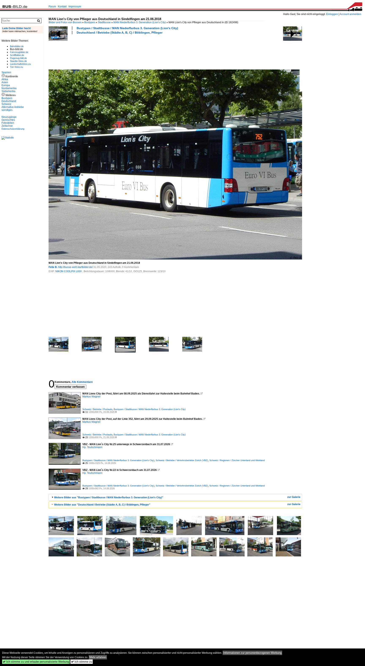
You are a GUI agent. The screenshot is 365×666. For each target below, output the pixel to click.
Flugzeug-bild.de (18, 58)
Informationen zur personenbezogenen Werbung (252, 652)
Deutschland (8, 101)
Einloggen (332, 14)
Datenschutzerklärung (12, 129)
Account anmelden (350, 14)
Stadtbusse (104, 22)
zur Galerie (293, 497)
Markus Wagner (91, 396)
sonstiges (6, 110)
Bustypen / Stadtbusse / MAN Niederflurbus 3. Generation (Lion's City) (127, 28)
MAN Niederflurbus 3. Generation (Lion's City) (139, 22)
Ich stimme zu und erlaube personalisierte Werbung (36, 661)
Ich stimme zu (81, 661)
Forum (52, 6)
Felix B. (53, 267)
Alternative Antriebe (12, 107)
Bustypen (89, 22)
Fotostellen (7, 122)
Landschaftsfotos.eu (20, 64)
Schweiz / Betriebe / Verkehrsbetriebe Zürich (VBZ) (182, 460)
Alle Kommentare (82, 382)
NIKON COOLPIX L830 (68, 271)
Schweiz (6, 104)
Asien (4, 82)
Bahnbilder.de (17, 46)
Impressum (74, 6)
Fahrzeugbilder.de (19, 52)
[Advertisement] (125, 51)
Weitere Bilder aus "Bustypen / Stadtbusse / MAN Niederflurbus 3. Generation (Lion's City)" (108, 497)
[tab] (175, 497)
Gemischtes (8, 119)
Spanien (6, 72)
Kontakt (62, 6)
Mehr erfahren (97, 657)
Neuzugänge (8, 117)
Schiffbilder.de (17, 55)
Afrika (4, 79)
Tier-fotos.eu (16, 67)
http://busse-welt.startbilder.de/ (75, 267)
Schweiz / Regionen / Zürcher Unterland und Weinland (237, 460)
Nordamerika (8, 88)
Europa (5, 85)
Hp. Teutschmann (92, 447)
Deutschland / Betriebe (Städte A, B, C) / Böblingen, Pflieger (119, 32)
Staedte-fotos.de (18, 61)
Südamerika (8, 91)
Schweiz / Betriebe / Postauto (97, 409)
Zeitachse (7, 125)
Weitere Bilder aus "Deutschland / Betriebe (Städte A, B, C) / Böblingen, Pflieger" (102, 504)
